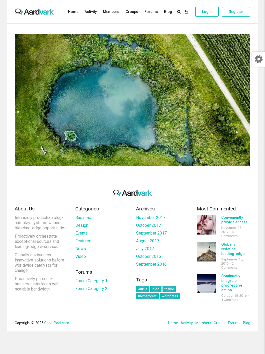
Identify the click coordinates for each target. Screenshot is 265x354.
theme (169, 289)
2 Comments (229, 265)
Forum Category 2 (91, 288)
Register (236, 12)
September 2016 (151, 264)
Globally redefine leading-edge (233, 249)
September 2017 (151, 233)
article (142, 289)
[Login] (186, 11)
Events (81, 233)
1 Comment (229, 300)
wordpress (170, 296)
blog (155, 289)
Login (207, 12)
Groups (132, 12)
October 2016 (148, 256)
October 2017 (148, 225)
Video (80, 256)
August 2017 (147, 240)
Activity (91, 12)
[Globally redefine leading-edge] (206, 251)
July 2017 (145, 248)
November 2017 (150, 217)
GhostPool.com (56, 323)
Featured (83, 240)
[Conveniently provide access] (206, 225)
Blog (168, 12)
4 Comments (229, 234)
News (80, 248)
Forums (151, 12)
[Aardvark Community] (34, 12)
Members (111, 12)
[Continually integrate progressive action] (206, 283)
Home (73, 12)
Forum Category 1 (91, 280)
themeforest (147, 296)
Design (81, 225)
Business (83, 217)
